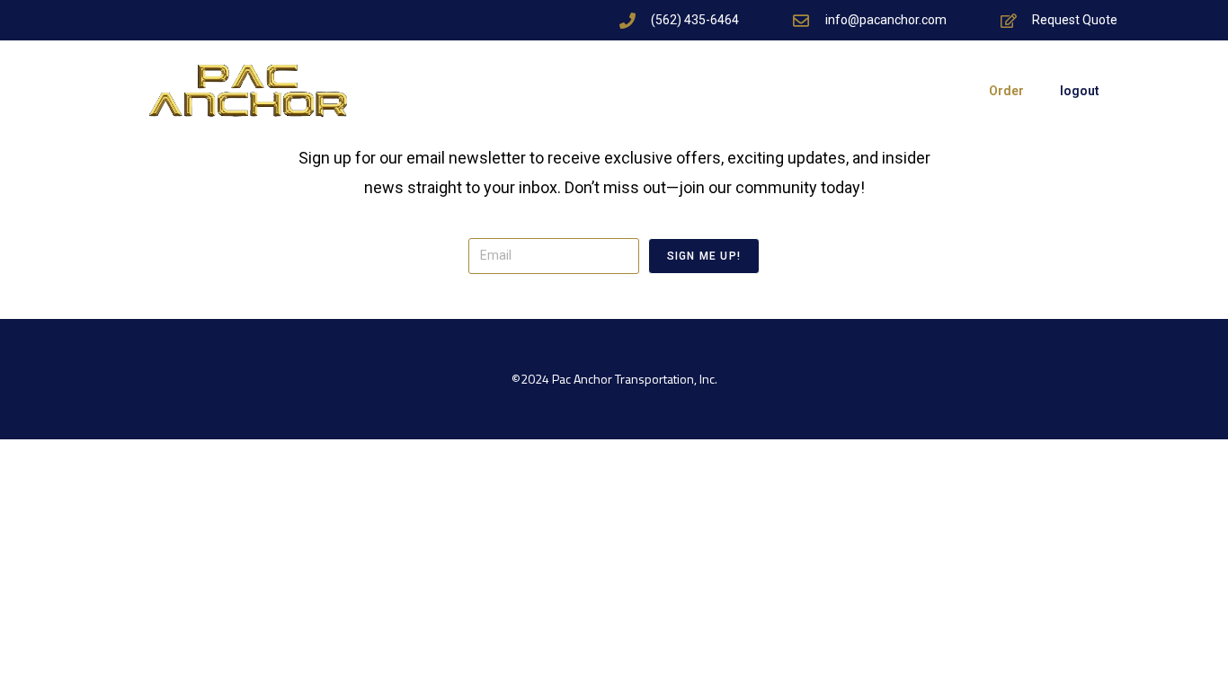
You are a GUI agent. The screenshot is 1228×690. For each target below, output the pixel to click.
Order (1006, 91)
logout (1079, 91)
